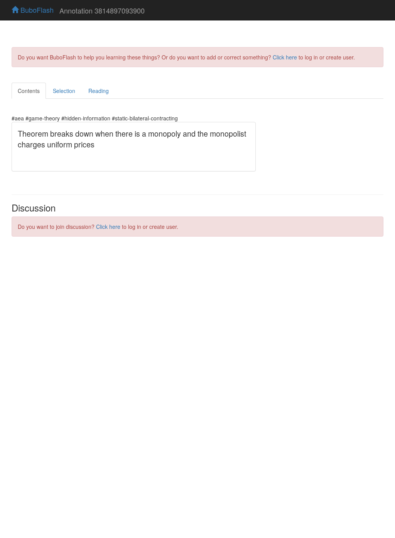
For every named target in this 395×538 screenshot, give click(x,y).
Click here (285, 57)
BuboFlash (36, 10)
